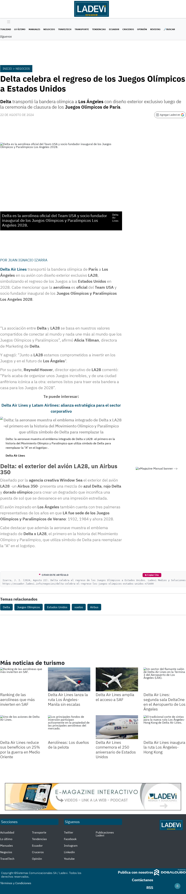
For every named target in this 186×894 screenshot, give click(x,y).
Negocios (49, 29)
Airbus (94, 607)
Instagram (71, 845)
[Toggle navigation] (8, 22)
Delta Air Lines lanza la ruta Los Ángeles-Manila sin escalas (68, 699)
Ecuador (114, 29)
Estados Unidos (57, 607)
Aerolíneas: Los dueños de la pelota (68, 745)
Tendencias (99, 29)
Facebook (70, 839)
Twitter (68, 832)
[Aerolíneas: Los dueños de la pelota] (69, 727)
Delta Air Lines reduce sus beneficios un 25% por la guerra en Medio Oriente (20, 749)
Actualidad (7, 832)
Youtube (69, 858)
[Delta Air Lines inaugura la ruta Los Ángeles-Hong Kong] (164, 727)
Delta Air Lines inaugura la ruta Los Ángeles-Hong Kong (164, 747)
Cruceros (128, 29)
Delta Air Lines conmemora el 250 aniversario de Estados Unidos (116, 749)
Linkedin (69, 852)
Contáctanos (142, 879)
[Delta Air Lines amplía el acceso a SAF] (117, 679)
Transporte (82, 29)
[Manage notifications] (177, 886)
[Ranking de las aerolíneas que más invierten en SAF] (21, 679)
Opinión (142, 29)
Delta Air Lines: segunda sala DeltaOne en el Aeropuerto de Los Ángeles (164, 702)
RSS (149, 887)
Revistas (155, 29)
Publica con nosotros (135, 872)
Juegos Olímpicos (28, 607)
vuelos (78, 607)
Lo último (19, 29)
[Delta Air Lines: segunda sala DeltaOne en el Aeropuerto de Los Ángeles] (164, 679)
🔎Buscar (169, 29)
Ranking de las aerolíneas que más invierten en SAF (17, 699)
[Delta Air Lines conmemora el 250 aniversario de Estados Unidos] (117, 727)
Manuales (34, 29)
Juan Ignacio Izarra (27, 260)
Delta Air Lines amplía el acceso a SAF (115, 697)
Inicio (7, 68)
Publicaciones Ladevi (105, 834)
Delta (6, 607)
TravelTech (64, 29)
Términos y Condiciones (15, 883)
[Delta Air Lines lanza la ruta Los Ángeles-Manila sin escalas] (69, 679)
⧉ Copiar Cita (152, 575)
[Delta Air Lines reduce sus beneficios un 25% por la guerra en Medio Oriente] (21, 727)
